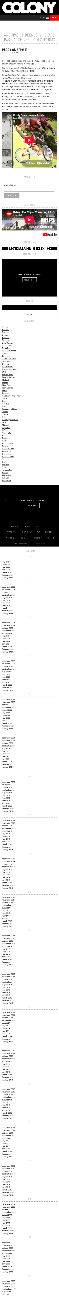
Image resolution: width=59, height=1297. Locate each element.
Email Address (11, 185)
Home (27, 526)
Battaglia (5, 334)
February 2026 (7, 574)
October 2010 (7, 1171)
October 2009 (7, 1209)
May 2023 (6, 679)
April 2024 (6, 643)
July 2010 (6, 1179)
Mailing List (40, 543)
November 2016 (8, 938)
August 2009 (7, 1214)
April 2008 (6, 1263)
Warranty (38, 538)
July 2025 (6, 600)
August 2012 (7, 1099)
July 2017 (6, 910)
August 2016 (7, 946)
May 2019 (6, 838)
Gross (4, 401)
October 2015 (7, 979)
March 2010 (7, 1189)
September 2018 (8, 866)
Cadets (5, 353)
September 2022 (8, 707)
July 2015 (6, 987)
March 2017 (7, 921)
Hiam (4, 406)
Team (37, 526)
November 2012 (8, 1091)
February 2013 (7, 1077)
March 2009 (7, 1228)
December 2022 (8, 699)
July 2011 (6, 1140)
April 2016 (6, 956)
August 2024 (7, 633)
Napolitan (6, 427)
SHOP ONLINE (14, 526)
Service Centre (8, 456)
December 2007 (8, 1281)
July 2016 (6, 948)
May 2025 (6, 605)
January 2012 (7, 1118)
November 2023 (8, 663)
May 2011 (6, 1146)
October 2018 (7, 864)
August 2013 (7, 1061)
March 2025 (7, 608)
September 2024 (8, 630)
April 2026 (6, 569)
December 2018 (8, 858)
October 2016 (7, 940)
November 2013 (8, 1053)
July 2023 (6, 674)
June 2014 (6, 1028)
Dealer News (7, 366)
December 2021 (8, 737)
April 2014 (6, 1033)
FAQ (38, 532)
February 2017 (7, 923)
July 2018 (6, 872)
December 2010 (8, 1166)
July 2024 (6, 635)
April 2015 (6, 995)
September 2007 (8, 1289)
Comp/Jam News (9, 358)
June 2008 (6, 1258)
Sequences (6, 454)
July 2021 (6, 751)
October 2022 (7, 704)
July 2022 (6, 712)
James (5, 411)
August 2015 (7, 984)
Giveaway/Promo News (11, 395)
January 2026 (7, 577)
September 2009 (8, 1212)
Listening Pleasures (10, 419)
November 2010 (8, 1168)
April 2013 (6, 1072)
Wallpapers (6, 475)
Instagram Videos (9, 409)
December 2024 (8, 622)
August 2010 (7, 1176)
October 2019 (7, 825)
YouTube (51, 538)
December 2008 (8, 1242)
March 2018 (7, 882)
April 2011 (6, 1148)
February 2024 (7, 649)
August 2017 (7, 907)
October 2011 (7, 1132)
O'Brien (5, 430)
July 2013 (6, 1064)
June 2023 (6, 676)
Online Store (7, 432)
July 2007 (6, 1294)
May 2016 (6, 954)
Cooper (16, 52)
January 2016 (7, 964)
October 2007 (7, 1286)
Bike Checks (7, 342)
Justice (5, 414)
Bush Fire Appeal (9, 350)
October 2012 (7, 1094)
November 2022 (8, 702)
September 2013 (8, 1058)
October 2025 (7, 592)
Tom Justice (7, 470)
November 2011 (8, 1130)
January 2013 (7, 1079)
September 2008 (8, 1250)
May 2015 (6, 992)
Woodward (6, 480)
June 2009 (6, 1220)
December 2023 (8, 661)
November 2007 (8, 1283)
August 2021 (7, 748)
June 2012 (6, 1105)
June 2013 (6, 1066)
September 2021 (8, 745)
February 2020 (7, 808)
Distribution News (9, 369)
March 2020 (7, 805)
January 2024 (7, 651)
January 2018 (7, 888)
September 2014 (8, 1020)
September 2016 (8, 943)
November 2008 (8, 1245)
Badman (5, 332)
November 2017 (8, 899)
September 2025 (8, 594)
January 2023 (7, 690)
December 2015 (8, 974)
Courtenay (6, 361)
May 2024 (6, 641)
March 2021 (7, 761)
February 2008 (7, 1269)
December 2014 (8, 1012)
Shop (54, 17)
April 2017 (6, 918)
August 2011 (7, 1138)
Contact (24, 538)
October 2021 (7, 743)
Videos (5, 472)
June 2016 (6, 951)
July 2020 (6, 795)
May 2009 (6, 1222)
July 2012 (6, 1102)
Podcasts (6, 438)
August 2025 (7, 597)
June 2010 (6, 1181)
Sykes (4, 467)
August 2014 (7, 1022)
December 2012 (8, 1089)
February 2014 (7, 1038)
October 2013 (7, 1056)
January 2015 (7, 1003)
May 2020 (6, 800)
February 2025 (7, 610)
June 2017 (6, 913)
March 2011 (7, 1151)
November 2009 (8, 1206)
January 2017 (7, 926)
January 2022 (7, 728)
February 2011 (7, 1154)
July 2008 (6, 1255)
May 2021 (6, 756)
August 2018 (7, 869)
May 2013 (6, 1069)
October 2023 (7, 666)
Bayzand (5, 337)
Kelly (4, 416)
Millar (4, 422)
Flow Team (6, 385)
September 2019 (8, 828)
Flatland (5, 380)
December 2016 (8, 935)
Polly (4, 440)
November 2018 (8, 861)
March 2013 (7, 1074)
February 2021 (7, 764)
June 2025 (6, 602)
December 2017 (8, 897)
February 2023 (7, 687)
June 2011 (6, 1143)
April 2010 (6, 1187)
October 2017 (7, 902)
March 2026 (7, 572)
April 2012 (6, 1110)
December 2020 (8, 782)
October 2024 (7, 628)
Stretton (5, 464)
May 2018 (6, 877)
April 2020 (6, 803)
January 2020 (7, 811)
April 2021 (6, 759)
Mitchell (5, 424)
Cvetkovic (6, 364)
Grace (4, 398)
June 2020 (6, 798)
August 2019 (7, 831)
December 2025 (8, 586)
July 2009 (6, 1217)
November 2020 (8, 784)
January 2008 (7, 1271)
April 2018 (6, 880)
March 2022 (7, 723)
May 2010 (6, 1184)
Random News (8, 448)
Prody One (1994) (14, 49)
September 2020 (8, 790)
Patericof (6, 435)
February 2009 (7, 1230)
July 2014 (6, 1025)
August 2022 (7, 710)
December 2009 (8, 1204)
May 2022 (6, 718)
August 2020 (7, 792)
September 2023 (8, 668)
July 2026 (6, 561)
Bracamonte (7, 345)
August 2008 (7, 1253)
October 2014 (7, 1017)
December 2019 (8, 820)
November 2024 (8, 625)
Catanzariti (6, 356)
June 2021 (6, 753)
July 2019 (6, 833)
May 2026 (6, 567)
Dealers (48, 532)
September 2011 (8, 1135)
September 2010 (8, 1173)
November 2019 (8, 823)
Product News (8, 443)
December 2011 (8, 1127)
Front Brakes (7, 387)
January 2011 (7, 1156)
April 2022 (6, 720)
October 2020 (7, 787)
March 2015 (7, 997)
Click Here (29, 279)
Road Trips (6, 451)
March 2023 (7, 684)
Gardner (5, 393)
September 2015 (8, 982)
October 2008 (7, 1248)
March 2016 (7, 959)
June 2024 (6, 638)
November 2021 (8, 740)
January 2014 (7, 1041)
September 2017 (8, 905)
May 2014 (6, 1030)
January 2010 (7, 1195)
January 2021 (7, 766)
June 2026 (6, 564)
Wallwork (5, 477)
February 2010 (7, 1192)
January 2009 (7, 1233)
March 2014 (7, 1036)
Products (11, 532)
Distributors (10, 538)
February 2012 (7, 1115)
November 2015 (8, 976)
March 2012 (7, 1112)
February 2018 (7, 885)
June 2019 (6, 836)
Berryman (6, 340)
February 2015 (7, 1000)
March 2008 (7, 1266)
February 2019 (7, 846)
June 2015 (6, 989)
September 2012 (8, 1097)
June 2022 (6, 715)
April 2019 (6, 841)
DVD (4, 372)
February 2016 (7, 962)
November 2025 (8, 589)
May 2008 (6, 1261)
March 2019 (7, 844)
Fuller (4, 390)
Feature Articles (8, 377)
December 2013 (8, 1050)
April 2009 (6, 1225)
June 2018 (6, 874)
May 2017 (6, 915)
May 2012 (6, 1107)
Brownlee (6, 348)
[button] (42, 18)
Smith (4, 459)
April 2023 (6, 682)
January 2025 (7, 613)
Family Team (7, 374)
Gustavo (5, 403)
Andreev (5, 329)
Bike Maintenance (22, 543)
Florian (5, 382)
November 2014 (8, 1015)
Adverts (5, 326)
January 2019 (7, 849)
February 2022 (7, 725)
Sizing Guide (26, 532)
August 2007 (7, 1291)
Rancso (5, 446)
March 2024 (7, 646)
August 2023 (7, 671)
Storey (5, 462)
